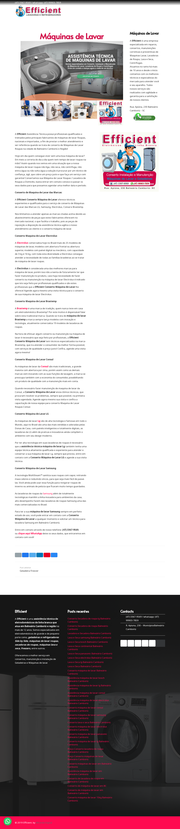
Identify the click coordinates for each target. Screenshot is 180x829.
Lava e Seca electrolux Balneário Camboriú (90, 657)
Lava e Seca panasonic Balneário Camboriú (90, 653)
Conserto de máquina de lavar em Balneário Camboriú (85, 791)
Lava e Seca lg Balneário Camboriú (86, 662)
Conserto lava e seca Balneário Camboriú (89, 722)
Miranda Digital (44, 822)
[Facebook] (123, 643)
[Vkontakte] (152, 643)
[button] (8, 821)
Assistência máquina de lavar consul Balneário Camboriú (86, 694)
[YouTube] (131, 643)
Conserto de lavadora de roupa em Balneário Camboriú (86, 780)
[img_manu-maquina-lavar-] (84, 112)
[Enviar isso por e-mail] (18, 555)
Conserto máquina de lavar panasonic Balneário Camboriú (87, 735)
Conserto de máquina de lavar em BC (87, 785)
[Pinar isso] (47, 555)
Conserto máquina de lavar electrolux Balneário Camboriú (87, 728)
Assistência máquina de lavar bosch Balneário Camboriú (86, 679)
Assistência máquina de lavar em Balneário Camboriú (85, 773)
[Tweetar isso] (32, 555)
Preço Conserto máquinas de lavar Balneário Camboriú (85, 758)
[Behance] (145, 643)
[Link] (38, 11)
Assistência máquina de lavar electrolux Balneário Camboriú (88, 702)
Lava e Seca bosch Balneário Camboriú (88, 641)
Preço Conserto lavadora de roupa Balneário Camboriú (85, 750)
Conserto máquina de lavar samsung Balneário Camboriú (87, 716)
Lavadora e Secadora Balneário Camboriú (89, 633)
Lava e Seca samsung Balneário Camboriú (89, 637)
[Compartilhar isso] (25, 555)
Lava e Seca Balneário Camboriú (84, 666)
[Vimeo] (138, 643)
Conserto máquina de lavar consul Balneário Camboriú (85, 709)
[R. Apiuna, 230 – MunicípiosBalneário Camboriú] (123, 627)
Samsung (47, 493)
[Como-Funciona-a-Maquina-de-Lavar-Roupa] (33, 112)
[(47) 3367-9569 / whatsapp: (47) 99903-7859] (123, 618)
